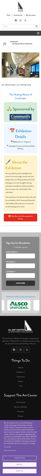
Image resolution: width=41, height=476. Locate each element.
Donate (20, 416)
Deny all (20, 464)
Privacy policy (7, 447)
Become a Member (20, 407)
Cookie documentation (10, 450)
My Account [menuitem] (31, 15)
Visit (20, 386)
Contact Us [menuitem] (18, 15)
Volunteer (20, 411)
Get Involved (20, 402)
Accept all (19, 471)
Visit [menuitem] (8, 15)
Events (20, 381)
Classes (20, 367)
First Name (11, 262)
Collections (21, 377)
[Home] (20, 6)
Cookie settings (19, 458)
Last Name (11, 271)
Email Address (12, 252)
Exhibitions (21, 372)
